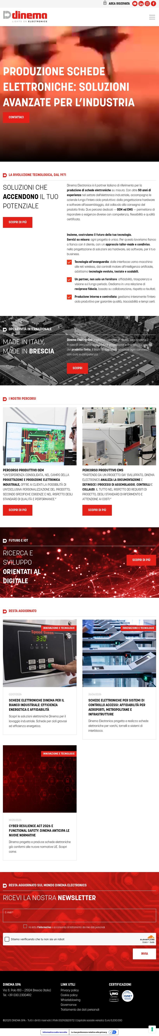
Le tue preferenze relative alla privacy (89, 1032)
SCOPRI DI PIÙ (18, 222)
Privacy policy (70, 990)
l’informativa (44, 927)
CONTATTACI (16, 117)
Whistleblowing (70, 1000)
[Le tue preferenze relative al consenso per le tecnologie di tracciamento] (152, 1029)
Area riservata (119, 3)
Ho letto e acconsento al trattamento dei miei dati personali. (67, 927)
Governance (68, 1005)
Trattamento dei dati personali (80, 1009)
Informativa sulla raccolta (55, 1032)
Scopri (77, 368)
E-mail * (9, 912)
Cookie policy (69, 995)
